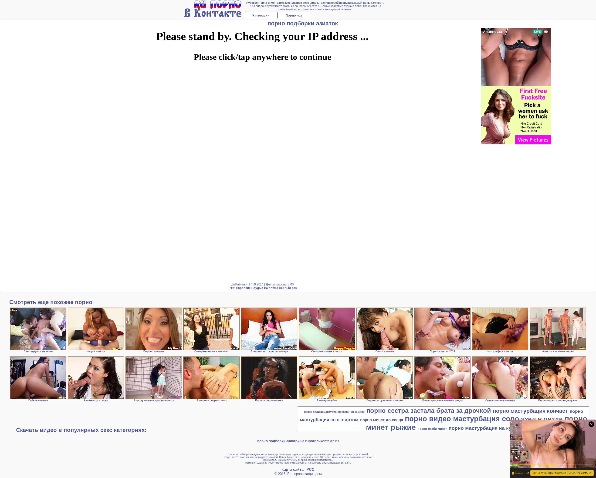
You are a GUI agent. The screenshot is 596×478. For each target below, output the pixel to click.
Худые (258, 288)
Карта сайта (292, 469)
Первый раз (288, 288)
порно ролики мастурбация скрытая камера (334, 412)
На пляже (271, 288)
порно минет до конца (381, 419)
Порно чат (293, 15)
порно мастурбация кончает (530, 411)
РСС (310, 469)
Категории (261, 15)
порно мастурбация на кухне (484, 428)
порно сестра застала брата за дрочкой (428, 410)
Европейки (244, 288)
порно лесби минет (432, 429)
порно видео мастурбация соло (462, 419)
